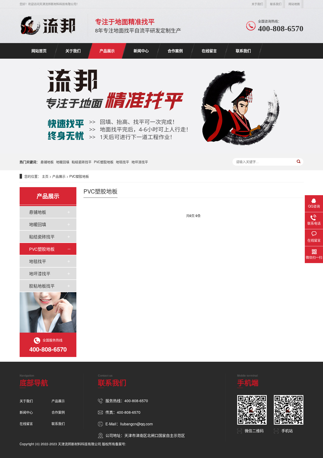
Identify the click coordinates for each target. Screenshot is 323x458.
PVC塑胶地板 (103, 161)
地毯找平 (122, 161)
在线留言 (209, 50)
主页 (45, 176)
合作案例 (175, 50)
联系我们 (275, 4)
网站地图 (294, 4)
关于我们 (257, 4)
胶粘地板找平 (42, 286)
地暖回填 (62, 161)
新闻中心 (141, 50)
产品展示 (107, 50)
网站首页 (39, 50)
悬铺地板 (47, 161)
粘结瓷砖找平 (82, 161)
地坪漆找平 (139, 161)
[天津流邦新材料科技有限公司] (48, 25)
